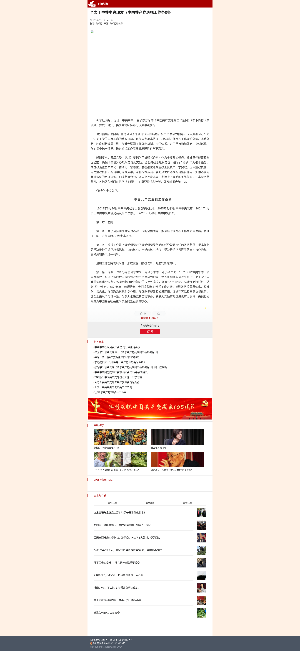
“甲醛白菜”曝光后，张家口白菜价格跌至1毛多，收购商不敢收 (128, 550)
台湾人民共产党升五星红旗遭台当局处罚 (116, 382)
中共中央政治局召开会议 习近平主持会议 (117, 347)
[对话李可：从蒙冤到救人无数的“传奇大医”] (177, 460)
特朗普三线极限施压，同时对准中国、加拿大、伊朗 (122, 525)
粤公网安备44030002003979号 (108, 643)
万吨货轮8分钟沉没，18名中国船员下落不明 (118, 575)
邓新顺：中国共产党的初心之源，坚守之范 (118, 377)
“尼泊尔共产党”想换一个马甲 (110, 392)
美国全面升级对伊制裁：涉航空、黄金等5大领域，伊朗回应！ (128, 537)
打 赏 (150, 331)
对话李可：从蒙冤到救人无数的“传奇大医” (171, 470)
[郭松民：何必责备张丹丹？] (120, 437)
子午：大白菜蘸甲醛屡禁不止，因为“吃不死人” (116, 470)
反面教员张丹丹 (158, 447)
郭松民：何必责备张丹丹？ (107, 447)
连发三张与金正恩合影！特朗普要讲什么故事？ (120, 512)
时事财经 (103, 3)
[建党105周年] (150, 418)
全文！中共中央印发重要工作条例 (113, 387)
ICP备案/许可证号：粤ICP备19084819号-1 (111, 639)
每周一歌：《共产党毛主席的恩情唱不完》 (117, 357)
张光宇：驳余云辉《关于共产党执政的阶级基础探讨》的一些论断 (130, 367)
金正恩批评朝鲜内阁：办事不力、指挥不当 (117, 600)
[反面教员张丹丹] (177, 437)
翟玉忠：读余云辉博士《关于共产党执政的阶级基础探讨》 (126, 352)
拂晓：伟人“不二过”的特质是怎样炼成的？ (117, 587)
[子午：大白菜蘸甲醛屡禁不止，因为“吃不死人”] (120, 460)
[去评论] (289, 445)
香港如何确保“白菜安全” (107, 612)
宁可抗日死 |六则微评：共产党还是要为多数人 (120, 362)
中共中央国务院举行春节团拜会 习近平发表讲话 (121, 372)
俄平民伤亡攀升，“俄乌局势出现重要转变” (117, 562)
